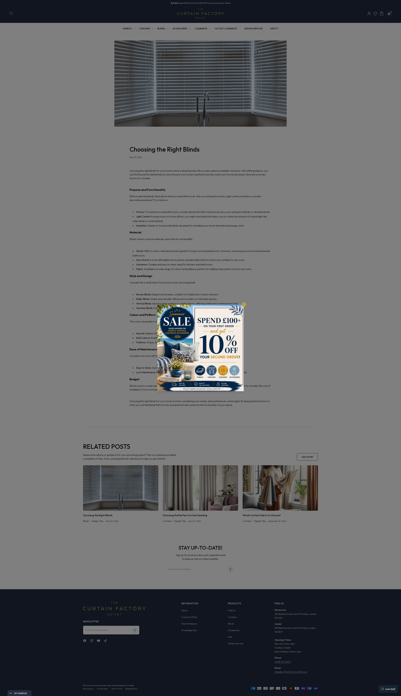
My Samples (20, 693)
